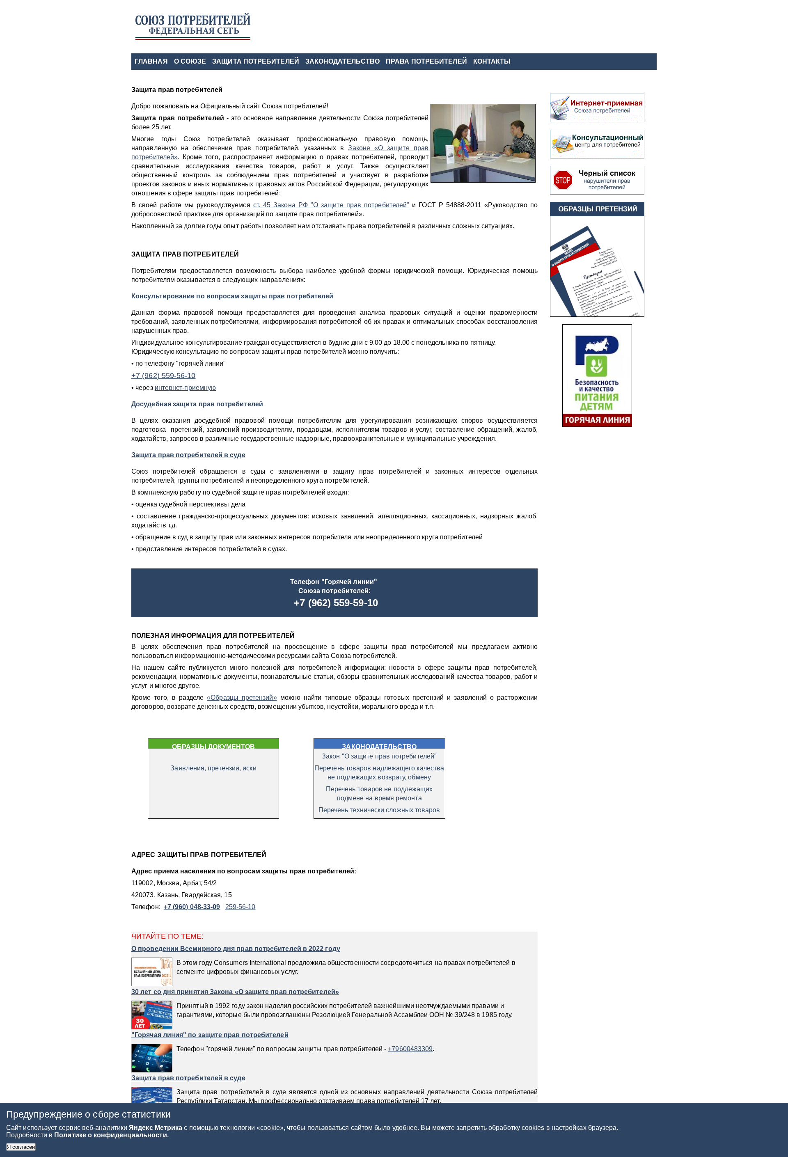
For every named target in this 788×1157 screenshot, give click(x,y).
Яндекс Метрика (156, 1127)
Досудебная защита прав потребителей (197, 404)
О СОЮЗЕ (190, 61)
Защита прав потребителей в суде (188, 454)
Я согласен (21, 1147)
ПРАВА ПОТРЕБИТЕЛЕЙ (426, 61)
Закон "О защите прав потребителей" (379, 756)
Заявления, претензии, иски (213, 768)
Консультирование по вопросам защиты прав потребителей (232, 296)
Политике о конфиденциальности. (111, 1135)
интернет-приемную (185, 387)
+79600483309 (410, 1048)
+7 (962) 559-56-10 (163, 375)
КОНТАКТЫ (492, 61)
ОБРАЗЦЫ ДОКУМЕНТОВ (213, 746)
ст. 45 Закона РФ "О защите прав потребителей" (331, 205)
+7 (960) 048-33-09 (192, 906)
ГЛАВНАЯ (151, 61)
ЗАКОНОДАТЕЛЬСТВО (342, 61)
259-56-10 (240, 906)
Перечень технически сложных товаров (379, 809)
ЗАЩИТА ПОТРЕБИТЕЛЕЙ (255, 61)
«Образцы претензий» (242, 697)
